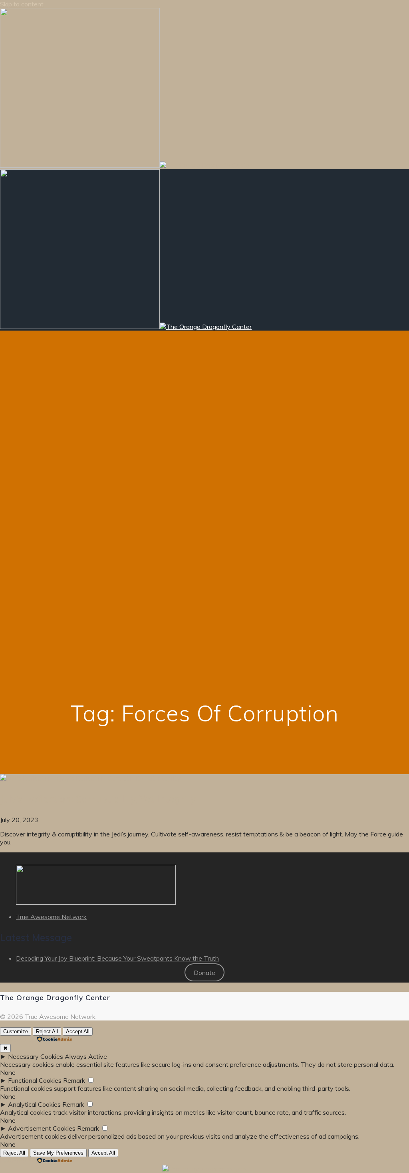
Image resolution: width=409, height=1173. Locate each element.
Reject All (47, 1031)
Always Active (86, 1056)
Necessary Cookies (35, 1056)
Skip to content (22, 4)
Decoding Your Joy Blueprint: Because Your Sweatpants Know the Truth (117, 958)
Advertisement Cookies (41, 1128)
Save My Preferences (58, 1153)
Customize (15, 1031)
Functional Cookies (35, 1080)
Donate (204, 973)
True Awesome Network (51, 917)
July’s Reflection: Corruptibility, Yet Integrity (98, 799)
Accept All (77, 1031)
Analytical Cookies (34, 1104)
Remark (74, 1080)
